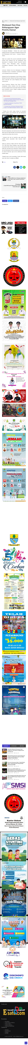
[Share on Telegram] (21, 167)
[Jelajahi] (25, 2)
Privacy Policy (8, 1023)
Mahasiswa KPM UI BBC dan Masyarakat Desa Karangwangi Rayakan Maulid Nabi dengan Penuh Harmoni (17, 770)
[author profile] (3, 33)
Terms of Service (8, 1024)
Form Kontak (8, 1031)
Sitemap (7, 1029)
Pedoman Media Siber (9, 1026)
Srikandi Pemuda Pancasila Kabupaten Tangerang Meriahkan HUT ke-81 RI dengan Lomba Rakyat (16, 757)
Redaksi (6, 1032)
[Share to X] (17, 167)
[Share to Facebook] (14, 167)
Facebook (16, 200)
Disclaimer (7, 1021)
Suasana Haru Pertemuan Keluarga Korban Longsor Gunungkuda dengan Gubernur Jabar (13, 107)
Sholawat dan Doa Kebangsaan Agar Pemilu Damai (11, 27)
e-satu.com (7, 1036)
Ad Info (6, 1033)
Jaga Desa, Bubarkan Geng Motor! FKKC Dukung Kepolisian (13, 103)
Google (4, 200)
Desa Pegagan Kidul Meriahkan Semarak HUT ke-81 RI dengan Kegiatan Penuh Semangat (17, 776)
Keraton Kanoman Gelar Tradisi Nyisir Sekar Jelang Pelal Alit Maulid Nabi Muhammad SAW (16, 763)
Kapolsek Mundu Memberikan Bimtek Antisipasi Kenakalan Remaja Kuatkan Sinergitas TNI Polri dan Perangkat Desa (14, 99)
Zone (4, 162)
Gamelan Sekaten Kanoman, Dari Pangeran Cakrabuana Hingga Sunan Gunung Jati (16, 750)
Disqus (10, 200)
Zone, (17, 33)
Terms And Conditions (10, 1022)
